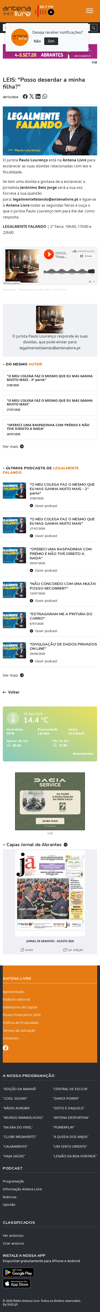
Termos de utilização (19, 1030)
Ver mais (11, 446)
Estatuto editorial (16, 999)
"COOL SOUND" (15, 1098)
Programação (13, 1181)
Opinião (9, 1204)
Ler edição (75, 949)
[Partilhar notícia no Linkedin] (38, 97)
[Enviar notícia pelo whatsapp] (44, 97)
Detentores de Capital (20, 1007)
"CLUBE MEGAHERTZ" (20, 1136)
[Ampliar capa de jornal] (50, 893)
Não (37, 41)
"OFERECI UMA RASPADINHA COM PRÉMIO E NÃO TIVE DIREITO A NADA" (48, 429)
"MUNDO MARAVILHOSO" (23, 1117)
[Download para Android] (47, 1272)
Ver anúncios (13, 1235)
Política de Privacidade (21, 1022)
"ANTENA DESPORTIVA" (71, 1117)
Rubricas (10, 1197)
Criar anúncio (13, 1243)
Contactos (11, 1038)
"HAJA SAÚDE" (14, 1156)
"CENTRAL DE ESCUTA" (70, 1089)
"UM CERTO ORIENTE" (70, 1146)
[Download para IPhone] (50, 1283)
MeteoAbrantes (83, 753)
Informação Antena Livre (22, 1189)
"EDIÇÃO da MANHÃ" (20, 1089)
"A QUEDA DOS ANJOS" (71, 1136)
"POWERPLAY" (64, 1127)
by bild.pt (10, 1304)
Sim (51, 41)
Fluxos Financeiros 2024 (21, 1015)
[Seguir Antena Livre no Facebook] (5, 1049)
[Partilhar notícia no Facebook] (25, 97)
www (28, 949)
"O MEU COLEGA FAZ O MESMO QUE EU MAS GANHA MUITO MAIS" (50, 404)
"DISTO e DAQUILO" (69, 1108)
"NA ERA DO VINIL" (18, 1127)
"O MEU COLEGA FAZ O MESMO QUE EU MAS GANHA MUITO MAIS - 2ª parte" (50, 380)
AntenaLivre (9, 289)
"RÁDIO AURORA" (16, 1108)
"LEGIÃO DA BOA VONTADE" (75, 1156)
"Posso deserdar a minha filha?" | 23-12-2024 (42, 289)
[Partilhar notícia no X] (32, 97)
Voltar (13, 692)
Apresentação (13, 991)
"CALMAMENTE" (15, 1146)
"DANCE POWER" (66, 1098)
